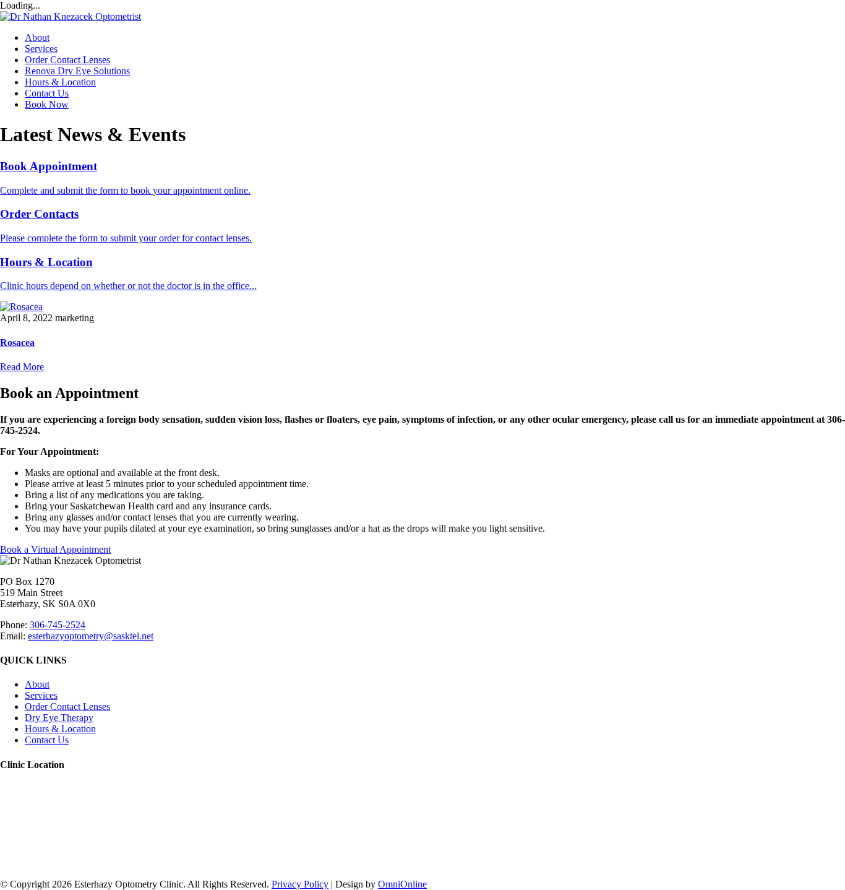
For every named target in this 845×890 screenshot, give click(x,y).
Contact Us (47, 93)
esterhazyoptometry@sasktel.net (90, 636)
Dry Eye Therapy (59, 717)
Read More (22, 366)
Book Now (47, 104)
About (37, 37)
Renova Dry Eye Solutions (77, 71)
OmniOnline (402, 884)
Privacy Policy (300, 884)
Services (41, 48)
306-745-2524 (57, 625)
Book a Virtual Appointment (55, 549)
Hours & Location (60, 82)
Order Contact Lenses (67, 59)
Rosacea (17, 342)
